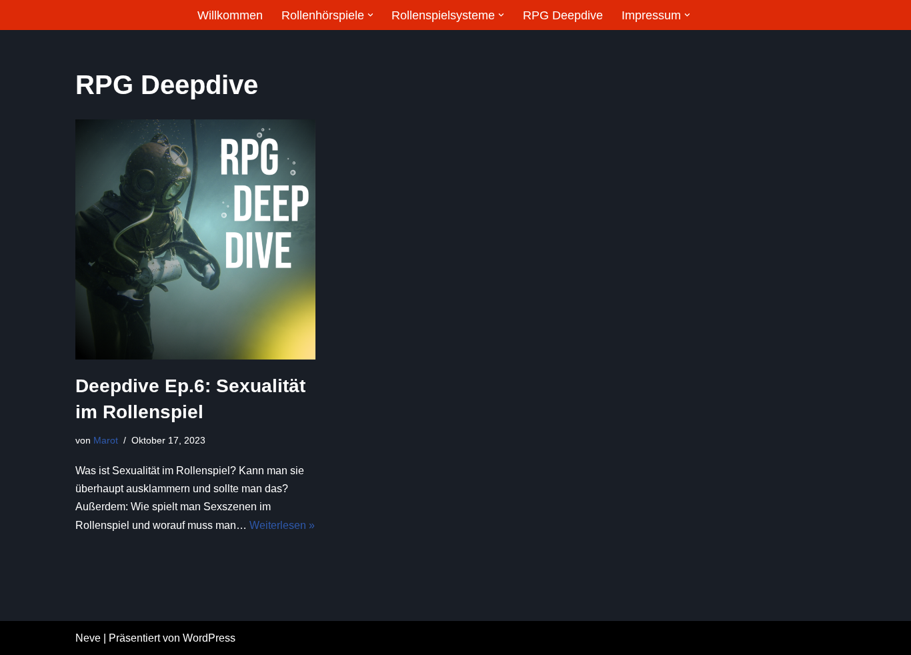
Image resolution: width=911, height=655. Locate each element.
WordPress (209, 638)
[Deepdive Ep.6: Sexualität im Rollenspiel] (195, 239)
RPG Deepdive (563, 15)
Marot (105, 440)
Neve (88, 638)
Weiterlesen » (282, 525)
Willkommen (230, 15)
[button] (370, 15)
